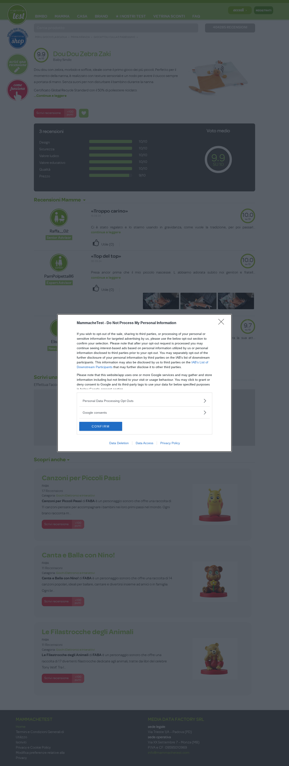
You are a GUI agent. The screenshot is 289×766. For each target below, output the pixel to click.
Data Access (144, 443)
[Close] (222, 323)
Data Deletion (119, 443)
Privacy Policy (170, 443)
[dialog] (144, 383)
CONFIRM (101, 426)
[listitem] (144, 400)
